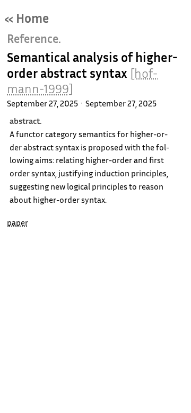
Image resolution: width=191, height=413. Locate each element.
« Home (26, 18)
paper (17, 222)
